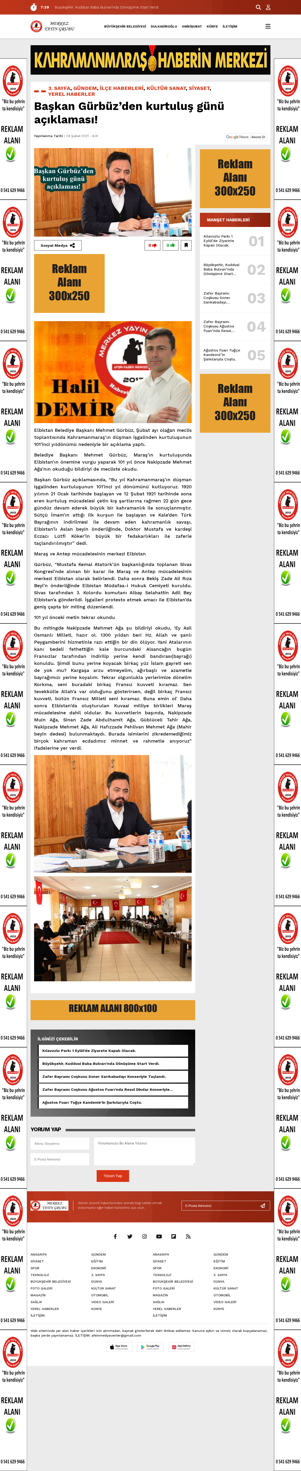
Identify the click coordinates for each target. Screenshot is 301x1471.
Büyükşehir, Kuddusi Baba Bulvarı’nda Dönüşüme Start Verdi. (100, 1063)
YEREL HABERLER (71, 94)
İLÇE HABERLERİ (121, 88)
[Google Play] (150, 1347)
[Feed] (188, 1237)
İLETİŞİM (230, 26)
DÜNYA (96, 1281)
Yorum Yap (113, 1176)
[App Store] (119, 1347)
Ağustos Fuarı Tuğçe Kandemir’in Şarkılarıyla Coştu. (92, 1102)
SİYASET (199, 88)
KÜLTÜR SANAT (166, 88)
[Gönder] (264, 1206)
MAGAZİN (38, 1295)
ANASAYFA (39, 1254)
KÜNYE (212, 26)
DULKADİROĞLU (164, 26)
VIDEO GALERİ (102, 1302)
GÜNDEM (85, 88)
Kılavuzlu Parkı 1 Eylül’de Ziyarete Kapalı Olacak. (89, 1050)
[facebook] (115, 1237)
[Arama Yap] (256, 7)
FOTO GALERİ (41, 1288)
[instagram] (144, 1237)
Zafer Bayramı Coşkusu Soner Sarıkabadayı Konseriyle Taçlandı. (104, 1076)
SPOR (35, 1268)
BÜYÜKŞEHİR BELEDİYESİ (125, 26)
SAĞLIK (36, 1302)
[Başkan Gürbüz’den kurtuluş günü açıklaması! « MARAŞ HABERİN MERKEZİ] (53, 26)
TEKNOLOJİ (40, 1275)
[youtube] (159, 1237)
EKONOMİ (98, 1268)
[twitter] (130, 1237)
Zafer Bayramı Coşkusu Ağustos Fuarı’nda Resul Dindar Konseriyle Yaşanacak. (106, 1089)
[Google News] (246, 136)
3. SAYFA (59, 88)
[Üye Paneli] (265, 7)
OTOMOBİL (99, 1295)
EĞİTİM (97, 1261)
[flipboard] (173, 1237)
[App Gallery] (181, 1347)
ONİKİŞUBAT (192, 26)
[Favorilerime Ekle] (186, 245)
